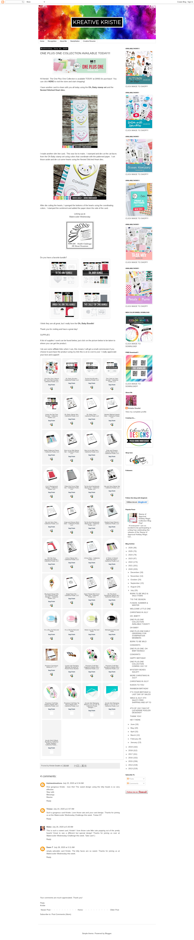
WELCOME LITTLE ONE (140, 609)
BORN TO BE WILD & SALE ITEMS (139, 594)
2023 (130, 558)
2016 (130, 758)
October (134, 580)
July (132, 590)
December (135, 572)
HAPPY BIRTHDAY (138, 658)
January (134, 742)
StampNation (75, 41)
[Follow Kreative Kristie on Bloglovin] (137, 503)
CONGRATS (135, 645)
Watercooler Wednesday (79, 217)
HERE (51, 81)
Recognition (52, 41)
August (134, 587)
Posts (131, 779)
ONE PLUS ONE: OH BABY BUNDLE (139, 650)
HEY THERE (135, 720)
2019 (130, 747)
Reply (48, 801)
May (133, 728)
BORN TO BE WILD (138, 641)
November (135, 576)
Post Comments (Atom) (61, 914)
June (133, 724)
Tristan (49, 809)
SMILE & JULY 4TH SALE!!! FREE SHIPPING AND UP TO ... (140, 701)
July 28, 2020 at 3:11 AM (64, 847)
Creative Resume (89, 41)
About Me (63, 41)
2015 (130, 761)
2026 (130, 548)
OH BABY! (134, 628)
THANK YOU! (135, 716)
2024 (130, 555)
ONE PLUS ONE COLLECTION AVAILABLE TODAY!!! (140, 621)
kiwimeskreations (54, 783)
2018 (130, 750)
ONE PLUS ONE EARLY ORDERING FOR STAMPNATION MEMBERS (140, 634)
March (133, 735)
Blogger (108, 933)
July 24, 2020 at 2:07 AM (63, 809)
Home (42, 41)
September (135, 583)
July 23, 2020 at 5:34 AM (73, 783)
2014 (130, 765)
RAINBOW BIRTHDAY (139, 688)
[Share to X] (80, 765)
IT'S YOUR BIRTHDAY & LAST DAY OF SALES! (140, 693)
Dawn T (49, 847)
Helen (49, 827)
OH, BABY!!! (135, 616)
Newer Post (45, 910)
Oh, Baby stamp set (97, 87)
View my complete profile (136, 412)
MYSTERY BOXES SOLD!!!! (138, 671)
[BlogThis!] (78, 765)
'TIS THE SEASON (138, 599)
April (133, 731)
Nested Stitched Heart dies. (52, 90)
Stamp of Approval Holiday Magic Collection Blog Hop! (145, 518)
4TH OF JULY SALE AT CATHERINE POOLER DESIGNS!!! (140, 710)
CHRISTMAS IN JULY (139, 612)
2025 (130, 551)
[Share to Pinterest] (85, 765)
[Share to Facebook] (83, 765)
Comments (133, 783)
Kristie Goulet (134, 408)
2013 (130, 768)
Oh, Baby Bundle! (86, 323)
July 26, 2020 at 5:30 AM (62, 827)
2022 (130, 562)
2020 (130, 569)
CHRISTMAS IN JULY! (139, 681)
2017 (130, 754)
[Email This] (75, 765)
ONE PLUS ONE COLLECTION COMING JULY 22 (138, 664)
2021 (130, 566)
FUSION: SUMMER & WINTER (139, 604)
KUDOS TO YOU (137, 685)
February (135, 739)
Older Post (114, 910)
